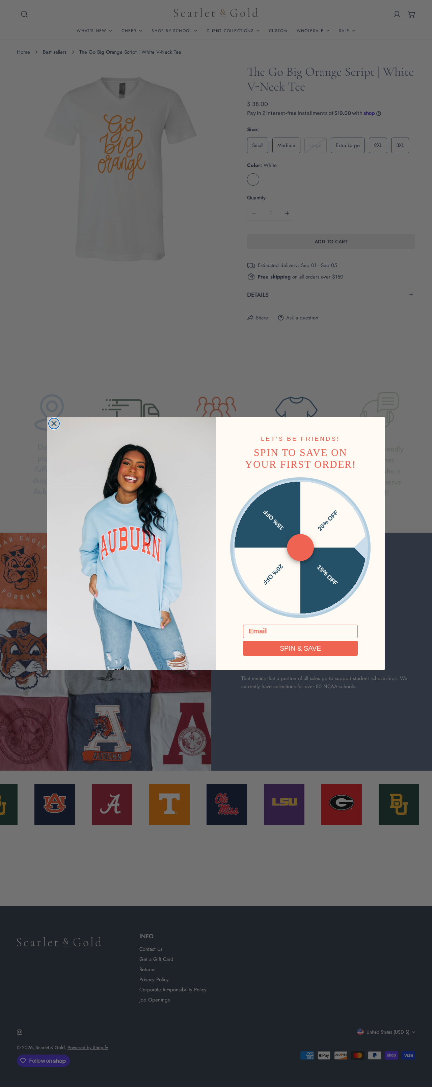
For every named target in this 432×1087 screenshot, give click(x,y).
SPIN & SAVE (300, 648)
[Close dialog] (54, 423)
